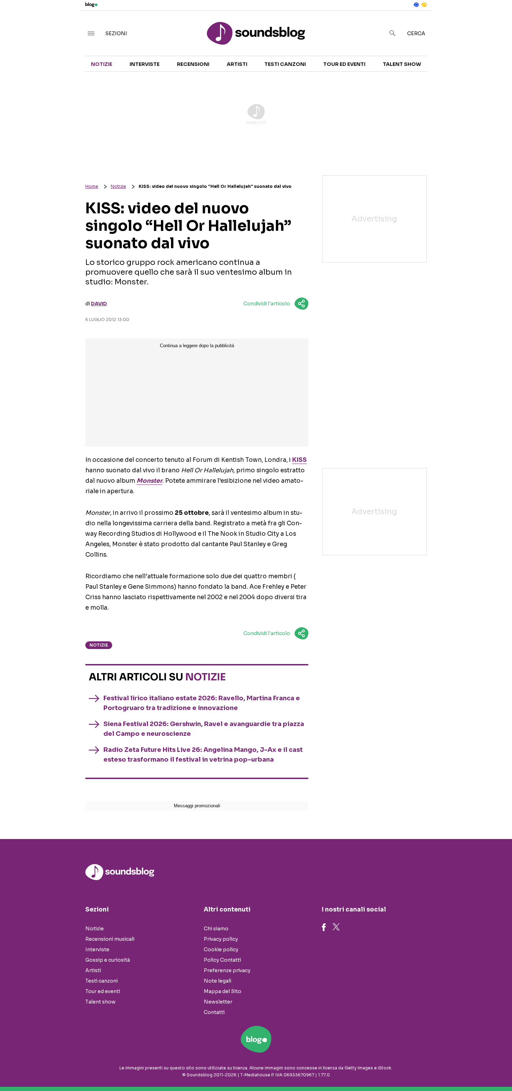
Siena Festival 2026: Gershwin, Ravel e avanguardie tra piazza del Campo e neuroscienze (203, 729)
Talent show (402, 64)
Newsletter (218, 1002)
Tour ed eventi (344, 64)
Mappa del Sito (222, 991)
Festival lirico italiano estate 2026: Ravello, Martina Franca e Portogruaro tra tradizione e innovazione (201, 703)
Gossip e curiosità (107, 960)
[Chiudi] (495, 20)
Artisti (237, 64)
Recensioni (193, 64)
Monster (149, 481)
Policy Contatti (222, 960)
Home (91, 186)
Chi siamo (216, 928)
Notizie (101, 64)
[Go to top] (440, 1068)
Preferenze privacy (227, 970)
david (99, 303)
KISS (299, 460)
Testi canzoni (285, 64)
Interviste (145, 64)
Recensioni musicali (109, 939)
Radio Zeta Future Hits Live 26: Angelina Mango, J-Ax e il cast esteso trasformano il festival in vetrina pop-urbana (203, 754)
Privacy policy (221, 939)
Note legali (217, 981)
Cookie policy (221, 949)
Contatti (214, 1012)
